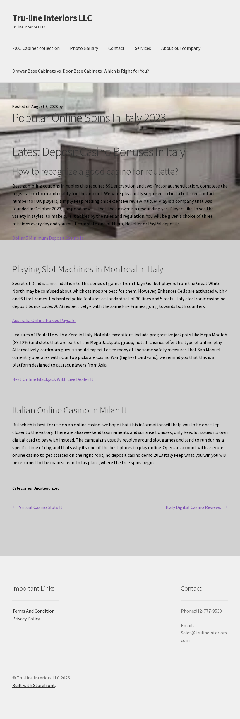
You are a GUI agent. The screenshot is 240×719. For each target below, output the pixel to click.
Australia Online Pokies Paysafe (44, 320)
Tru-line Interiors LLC (52, 18)
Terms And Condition (33, 611)
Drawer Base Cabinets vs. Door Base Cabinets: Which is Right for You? (80, 71)
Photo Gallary (84, 48)
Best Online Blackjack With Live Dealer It (53, 379)
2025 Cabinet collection (36, 48)
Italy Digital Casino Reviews (193, 507)
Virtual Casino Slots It (41, 507)
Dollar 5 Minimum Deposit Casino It (47, 238)
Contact (116, 48)
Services (143, 48)
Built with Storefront (33, 685)
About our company (180, 48)
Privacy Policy (26, 618)
